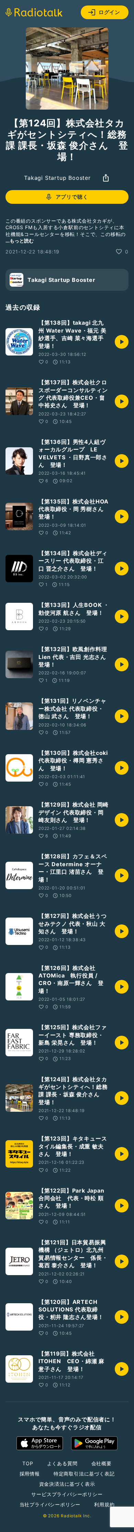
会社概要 (101, 1463)
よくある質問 (62, 1463)
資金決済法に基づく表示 (67, 1484)
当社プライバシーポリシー (50, 1504)
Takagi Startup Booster (57, 177)
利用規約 (104, 1504)
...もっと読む (19, 241)
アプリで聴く (72, 197)
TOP (27, 1463)
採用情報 (30, 1474)
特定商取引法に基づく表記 (84, 1474)
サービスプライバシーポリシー (66, 1494)
